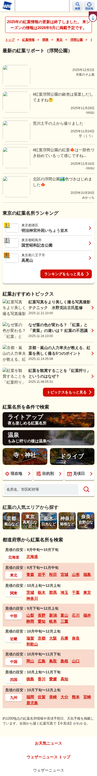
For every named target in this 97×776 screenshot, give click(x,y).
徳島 (30, 679)
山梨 (30, 615)
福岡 (30, 697)
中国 (13, 662)
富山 (64, 615)
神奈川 (32, 598)
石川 (76, 615)
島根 (64, 661)
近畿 (13, 639)
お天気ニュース (48, 743)
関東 (45, 40)
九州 (13, 697)
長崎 (53, 697)
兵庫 (64, 638)
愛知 (42, 621)
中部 (13, 616)
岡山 (30, 661)
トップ (9, 40)
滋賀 (30, 638)
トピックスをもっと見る (67, 392)
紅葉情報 (28, 40)
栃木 (42, 592)
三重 (64, 621)
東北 (13, 575)
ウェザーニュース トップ (48, 757)
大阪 (53, 638)
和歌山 (32, 644)
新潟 (53, 615)
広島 (42, 661)
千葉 (76, 592)
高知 (64, 679)
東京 (59, 40)
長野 (42, 615)
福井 (87, 615)
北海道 (13, 557)
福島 (87, 574)
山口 (76, 661)
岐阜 (53, 621)
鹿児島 (32, 703)
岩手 (42, 574)
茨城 (30, 592)
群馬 (53, 592)
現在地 (16, 473)
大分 (64, 697)
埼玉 (64, 592)
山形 (76, 574)
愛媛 (53, 679)
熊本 (76, 697)
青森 (30, 574)
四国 (13, 680)
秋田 (53, 574)
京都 (42, 638)
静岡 (30, 621)
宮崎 (87, 697)
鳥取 (53, 661)
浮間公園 (76, 40)
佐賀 (42, 697)
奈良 (76, 638)
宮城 (64, 574)
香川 (42, 679)
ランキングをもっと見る (64, 274)
